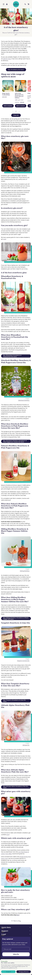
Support (4, 931)
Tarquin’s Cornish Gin (23, 660)
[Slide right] (19, 111)
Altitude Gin (26, 745)
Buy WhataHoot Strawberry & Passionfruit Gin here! (12, 356)
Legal (3, 934)
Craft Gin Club (7, 58)
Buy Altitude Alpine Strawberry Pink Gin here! (15, 787)
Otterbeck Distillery (23, 400)
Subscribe (16, 954)
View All (16, 115)
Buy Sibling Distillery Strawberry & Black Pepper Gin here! (15, 618)
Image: (27, 398)
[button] (3, 4)
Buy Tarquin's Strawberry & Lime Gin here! (14, 700)
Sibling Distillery (24, 571)
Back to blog (17, 921)
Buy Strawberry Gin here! (16, 69)
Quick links (6, 927)
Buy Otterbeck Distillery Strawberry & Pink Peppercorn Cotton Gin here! (15, 441)
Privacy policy (4, 961)
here (4, 239)
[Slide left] (12, 111)
